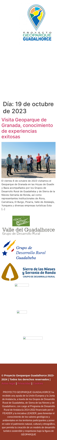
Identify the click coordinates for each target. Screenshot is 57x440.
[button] (27, 51)
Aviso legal (8, 383)
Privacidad (24, 383)
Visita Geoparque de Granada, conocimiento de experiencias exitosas (27, 128)
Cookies (38, 383)
